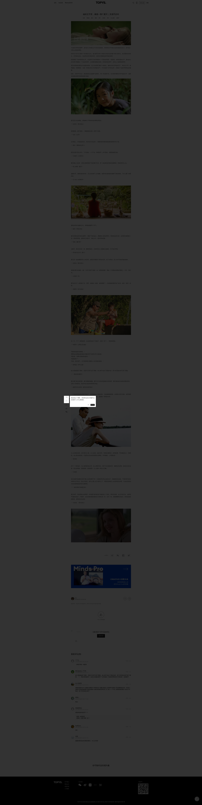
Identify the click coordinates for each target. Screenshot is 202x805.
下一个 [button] (92, 404)
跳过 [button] (88, 404)
